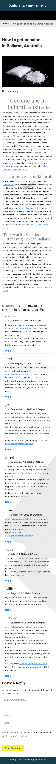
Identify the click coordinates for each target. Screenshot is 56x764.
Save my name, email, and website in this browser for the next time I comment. (26, 734)
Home (6, 23)
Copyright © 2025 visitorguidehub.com (28, 759)
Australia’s (8, 185)
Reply (8, 350)
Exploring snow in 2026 (28, 5)
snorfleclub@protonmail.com (24, 328)
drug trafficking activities (29, 208)
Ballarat (25, 150)
